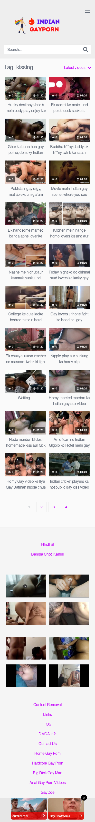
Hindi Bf (47, 544)
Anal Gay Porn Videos (47, 782)
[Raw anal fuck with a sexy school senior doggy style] (69, 648)
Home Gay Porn (47, 753)
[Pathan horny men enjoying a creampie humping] (26, 675)
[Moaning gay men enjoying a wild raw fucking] (69, 675)
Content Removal (47, 704)
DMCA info (47, 734)
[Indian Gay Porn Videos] (40, 24)
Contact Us (47, 743)
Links (47, 714)
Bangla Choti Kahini (47, 554)
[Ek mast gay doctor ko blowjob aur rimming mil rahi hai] (26, 648)
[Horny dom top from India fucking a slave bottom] (26, 586)
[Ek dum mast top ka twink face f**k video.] (69, 613)
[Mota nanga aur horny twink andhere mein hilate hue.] (69, 586)
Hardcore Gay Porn (47, 763)
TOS (47, 724)
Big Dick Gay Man (47, 772)
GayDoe (47, 792)
